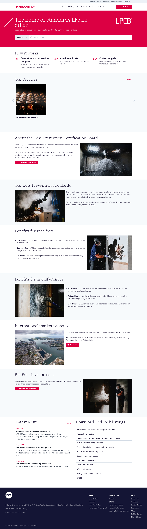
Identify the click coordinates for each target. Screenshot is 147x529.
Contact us (73, 345)
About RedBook (93, 499)
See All (128, 80)
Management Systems (116, 505)
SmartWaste (40, 505)
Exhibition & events (136, 514)
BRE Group (92, 1)
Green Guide (50, 505)
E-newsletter (135, 508)
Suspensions (135, 499)
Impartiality (92, 502)
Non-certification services (116, 508)
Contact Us (127, 1)
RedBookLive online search (28, 388)
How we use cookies (11, 526)
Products (112, 499)
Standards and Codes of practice (98, 508)
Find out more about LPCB (27, 162)
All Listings (71, 7)
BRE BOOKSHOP (28, 505)
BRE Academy (15, 505)
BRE (7, 505)
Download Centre (116, 1)
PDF (47, 384)
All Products (78, 505)
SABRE (111, 502)
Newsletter (106, 1)
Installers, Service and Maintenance (119, 511)
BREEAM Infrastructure (64, 505)
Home (64, 7)
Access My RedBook (124, 7)
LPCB (99, 1)
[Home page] (25, 7)
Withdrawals (134, 502)
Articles (133, 511)
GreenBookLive (11, 513)
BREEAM (21, 513)
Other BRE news (136, 517)
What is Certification (95, 505)
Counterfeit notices (136, 505)
